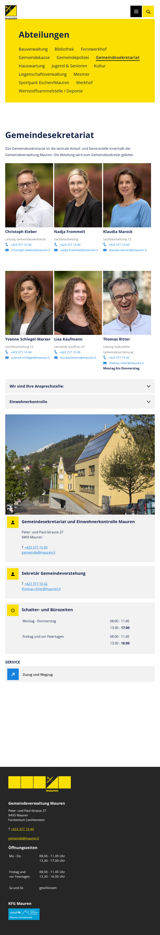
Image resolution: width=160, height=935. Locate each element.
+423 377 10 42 (119, 358)
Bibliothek (64, 49)
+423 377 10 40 (21, 245)
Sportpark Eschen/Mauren (44, 82)
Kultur (100, 66)
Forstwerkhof (94, 49)
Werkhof (84, 82)
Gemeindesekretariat (118, 57)
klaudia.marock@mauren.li (128, 250)
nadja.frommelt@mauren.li (79, 250)
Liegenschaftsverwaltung (43, 74)
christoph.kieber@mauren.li (30, 250)
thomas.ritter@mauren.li (126, 363)
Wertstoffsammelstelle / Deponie (51, 91)
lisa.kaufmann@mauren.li (78, 358)
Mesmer (82, 74)
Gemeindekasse (34, 57)
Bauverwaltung (33, 49)
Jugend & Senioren (69, 66)
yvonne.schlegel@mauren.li (30, 358)
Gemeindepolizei (73, 57)
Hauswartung (32, 66)
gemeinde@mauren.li (38, 552)
